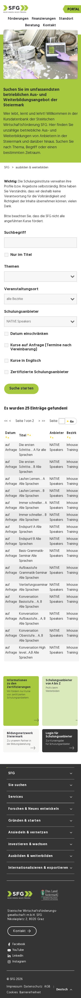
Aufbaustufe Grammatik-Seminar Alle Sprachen (33, 573)
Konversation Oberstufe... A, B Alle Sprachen (31, 635)
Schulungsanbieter (21, 312)
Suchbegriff (15, 233)
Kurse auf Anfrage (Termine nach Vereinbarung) (40, 347)
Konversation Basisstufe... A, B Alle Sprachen (30, 602)
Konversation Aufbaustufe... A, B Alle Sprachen (32, 618)
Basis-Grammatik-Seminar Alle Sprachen (31, 556)
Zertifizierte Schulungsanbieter (39, 372)
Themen (11, 267)
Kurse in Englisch (25, 361)
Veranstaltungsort (21, 289)
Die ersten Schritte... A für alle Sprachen (32, 450)
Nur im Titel (21, 255)
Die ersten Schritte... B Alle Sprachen (30, 467)
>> (43, 421)
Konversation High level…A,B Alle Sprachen (32, 652)
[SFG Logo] (40, 9)
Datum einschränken (29, 334)
